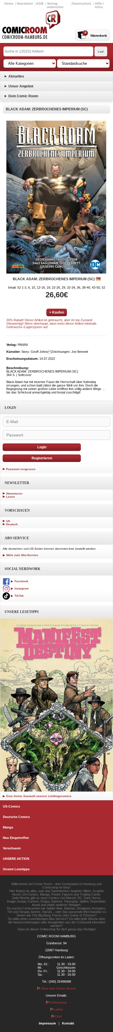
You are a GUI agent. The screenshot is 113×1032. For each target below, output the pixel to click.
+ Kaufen (56, 312)
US (8, 521)
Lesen (10, 496)
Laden (58, 1009)
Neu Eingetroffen (16, 837)
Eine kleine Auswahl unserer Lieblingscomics (39, 796)
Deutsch (12, 524)
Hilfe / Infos (99, 5)
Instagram (21, 588)
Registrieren (42, 458)
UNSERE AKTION (16, 858)
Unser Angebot (20, 86)
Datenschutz (82, 3)
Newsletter (25, 3)
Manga (8, 827)
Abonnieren (14, 493)
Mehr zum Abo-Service (22, 555)
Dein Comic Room (23, 96)
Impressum (47, 1023)
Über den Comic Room (58, 988)
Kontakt (68, 1023)
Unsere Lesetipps (16, 869)
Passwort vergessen (20, 469)
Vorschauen (12, 848)
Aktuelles (16, 76)
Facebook (21, 581)
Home (8, 3)
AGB (39, 3)
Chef (58, 1016)
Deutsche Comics (16, 817)
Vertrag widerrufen (55, 5)
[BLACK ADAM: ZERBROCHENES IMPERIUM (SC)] (56, 197)
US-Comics (11, 806)
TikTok (19, 595)
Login (41, 447)
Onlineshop (58, 1002)
